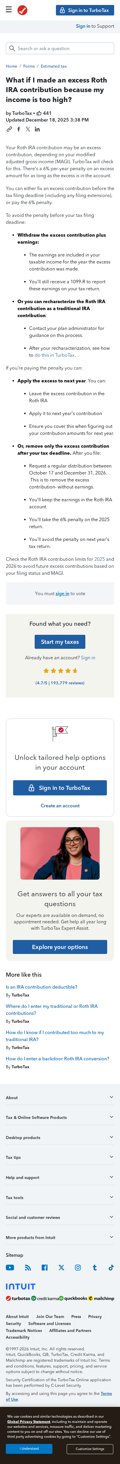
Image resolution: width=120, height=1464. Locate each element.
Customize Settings (90, 1449)
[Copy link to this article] (9, 129)
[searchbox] (60, 48)
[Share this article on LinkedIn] (37, 129)
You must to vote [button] (60, 593)
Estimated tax (54, 66)
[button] (60, 1099)
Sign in (83, 26)
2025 (99, 559)
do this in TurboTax (55, 355)
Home (11, 66)
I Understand (29, 1449)
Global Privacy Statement (28, 1421)
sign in (62, 593)
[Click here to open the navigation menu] (9, 9)
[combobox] (60, 48)
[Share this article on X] (27, 129)
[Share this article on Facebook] (18, 129)
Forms (29, 66)
